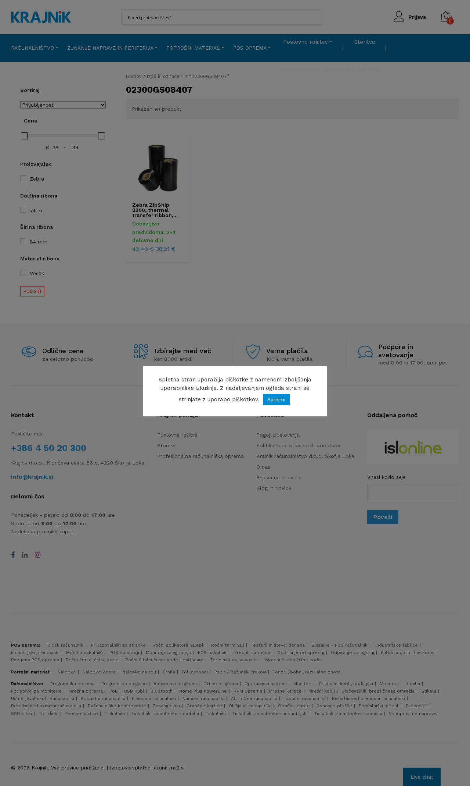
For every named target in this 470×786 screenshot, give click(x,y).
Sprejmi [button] (276, 399)
